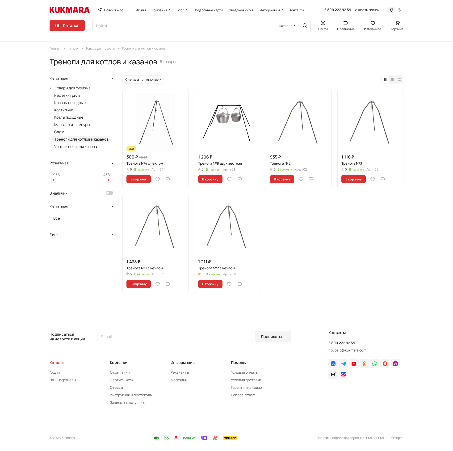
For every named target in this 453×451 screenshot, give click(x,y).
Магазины (179, 379)
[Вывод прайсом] (399, 79)
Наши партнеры (63, 379)
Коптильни (63, 110)
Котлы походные (68, 117)
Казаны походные (70, 102)
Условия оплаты (244, 372)
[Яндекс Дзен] (385, 363)
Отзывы (116, 387)
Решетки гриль (67, 95)
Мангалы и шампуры (72, 124)
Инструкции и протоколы (131, 395)
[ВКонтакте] (333, 363)
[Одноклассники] (364, 363)
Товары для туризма (73, 88)
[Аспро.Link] (343, 374)
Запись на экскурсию (127, 402)
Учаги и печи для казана (75, 146)
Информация (183, 362)
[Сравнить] (168, 179)
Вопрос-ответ (243, 395)
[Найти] (305, 25)
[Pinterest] (395, 363)
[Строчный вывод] (392, 79)
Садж (59, 131)
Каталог (57, 362)
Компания (119, 362)
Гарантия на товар (246, 387)
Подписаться (273, 336)
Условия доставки (246, 379)
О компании (120, 372)
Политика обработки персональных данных (350, 437)
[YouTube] (354, 363)
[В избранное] (158, 179)
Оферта (397, 437)
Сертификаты (121, 379)
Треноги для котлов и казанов (81, 139)
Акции (55, 372)
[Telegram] (343, 363)
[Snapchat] (333, 374)
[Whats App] (374, 363)
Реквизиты (180, 372)
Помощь (238, 362)
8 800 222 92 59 (337, 10)
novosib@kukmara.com (347, 350)
